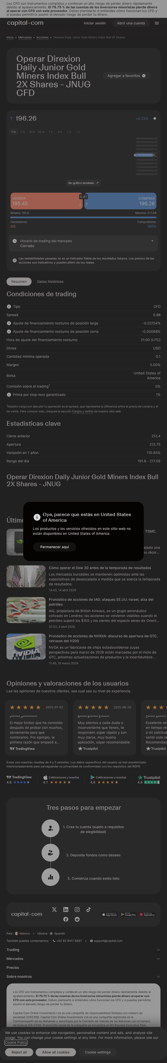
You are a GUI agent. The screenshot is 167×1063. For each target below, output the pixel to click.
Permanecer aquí (54, 547)
